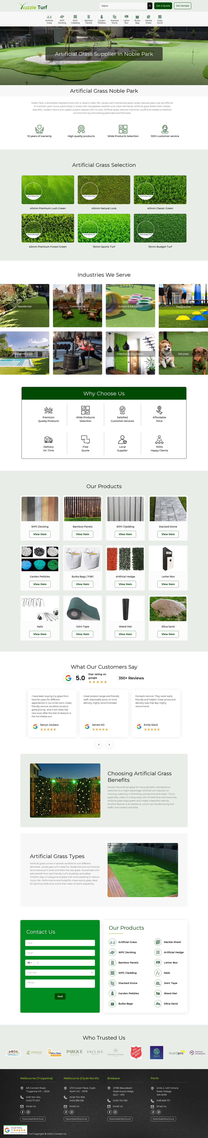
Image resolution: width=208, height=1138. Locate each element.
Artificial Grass (49, 21)
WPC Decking (62, 21)
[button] (99, 745)
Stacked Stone (115, 21)
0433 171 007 (33, 1100)
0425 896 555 (77, 1100)
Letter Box (127, 21)
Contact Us (60, 1134)
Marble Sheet (148, 21)
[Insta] (28, 1112)
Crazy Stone (160, 21)
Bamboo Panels (89, 21)
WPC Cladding (75, 21)
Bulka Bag (137, 21)
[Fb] (22, 1112)
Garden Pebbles (102, 21)
